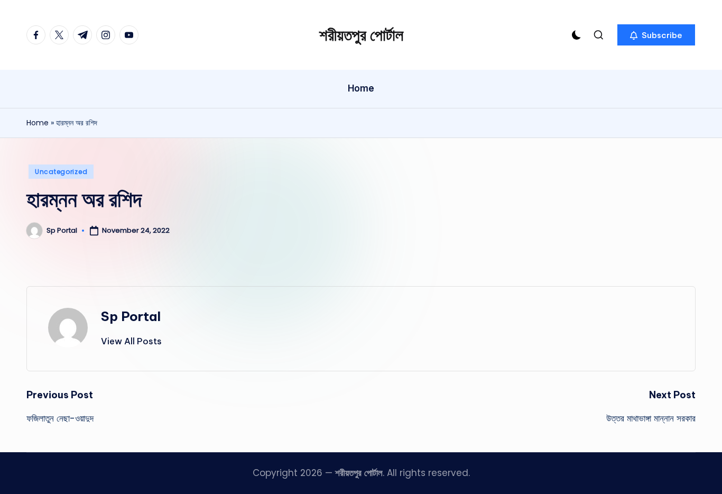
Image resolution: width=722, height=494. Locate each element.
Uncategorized (61, 171)
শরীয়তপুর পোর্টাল (361, 35)
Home (37, 122)
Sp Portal (131, 316)
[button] (656, 35)
